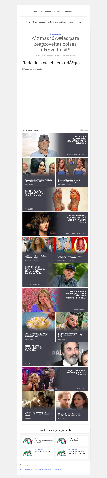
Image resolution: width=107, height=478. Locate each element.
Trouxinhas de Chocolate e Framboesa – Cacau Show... (77, 452)
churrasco (69, 12)
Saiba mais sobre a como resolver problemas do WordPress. (40, 470)
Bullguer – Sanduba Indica (43, 451)
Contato (73, 22)
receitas (57, 12)
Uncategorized (55, 34)
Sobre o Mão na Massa (57, 22)
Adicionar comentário (54, 56)
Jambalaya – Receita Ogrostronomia (75, 440)
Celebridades (45, 12)
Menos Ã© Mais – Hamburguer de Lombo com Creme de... (43, 440)
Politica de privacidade (35, 22)
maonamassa (70, 56)
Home (34, 12)
